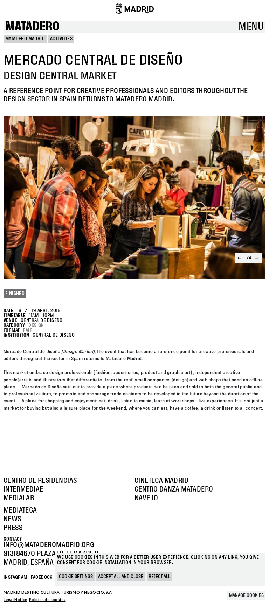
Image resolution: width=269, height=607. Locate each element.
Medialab (19, 498)
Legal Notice (15, 599)
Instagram (15, 577)
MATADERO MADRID (25, 38)
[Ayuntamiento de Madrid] (135, 8)
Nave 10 (146, 498)
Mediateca (20, 510)
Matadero (32, 27)
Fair (28, 330)
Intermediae (23, 489)
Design (36, 325)
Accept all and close (120, 576)
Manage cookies (246, 595)
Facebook (42, 577)
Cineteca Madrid (161, 480)
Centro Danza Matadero (173, 489)
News (12, 519)
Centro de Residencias (40, 480)
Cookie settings (76, 576)
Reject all (159, 576)
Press (13, 527)
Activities (61, 38)
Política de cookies (47, 599)
